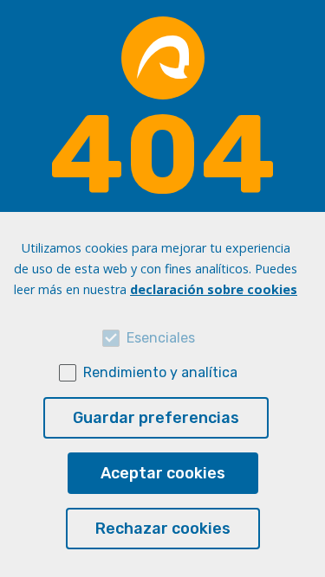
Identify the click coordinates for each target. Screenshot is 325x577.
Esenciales (161, 338)
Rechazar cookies (163, 528)
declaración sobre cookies (213, 289)
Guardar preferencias (156, 417)
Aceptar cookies (163, 473)
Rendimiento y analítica (160, 372)
